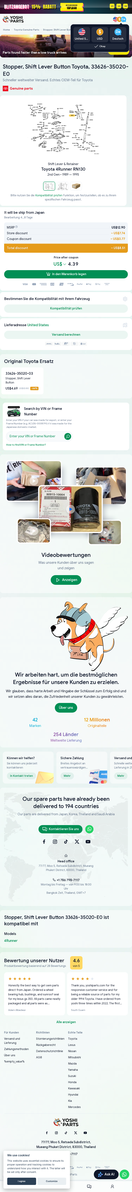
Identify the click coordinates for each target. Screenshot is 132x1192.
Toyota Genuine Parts (26, 29)
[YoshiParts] (66, 1122)
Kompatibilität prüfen (48, 195)
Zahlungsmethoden (16, 1049)
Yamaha (73, 1070)
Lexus (71, 1045)
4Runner (11, 941)
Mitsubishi (74, 1057)
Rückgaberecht (46, 1045)
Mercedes (74, 1107)
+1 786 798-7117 (68, 880)
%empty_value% (14, 1061)
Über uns (9, 1055)
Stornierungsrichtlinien (50, 1039)
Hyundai (73, 1094)
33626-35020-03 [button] (19, 373)
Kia (70, 1101)
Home (6, 29)
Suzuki (72, 1076)
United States (38, 325)
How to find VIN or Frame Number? (26, 444)
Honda (72, 1082)
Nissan (72, 1051)
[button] (49, 186)
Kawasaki (74, 1088)
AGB (39, 1057)
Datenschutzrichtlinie (49, 1051)
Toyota (72, 1039)
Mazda (72, 1063)
